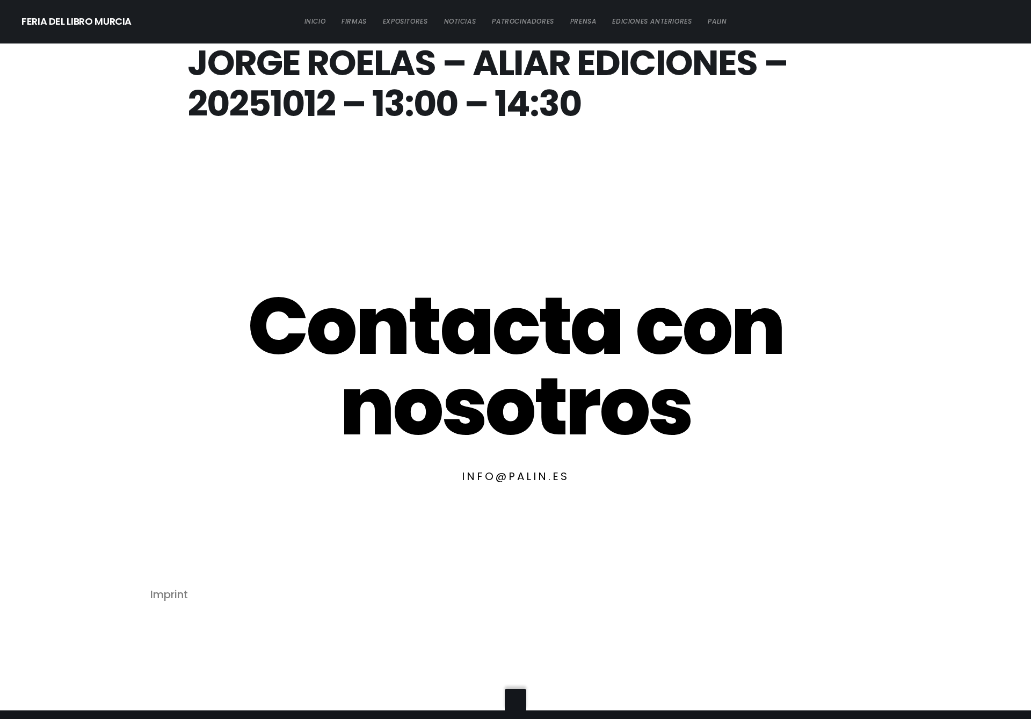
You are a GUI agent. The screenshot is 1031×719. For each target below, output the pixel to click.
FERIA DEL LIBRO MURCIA (76, 21)
